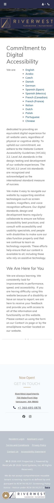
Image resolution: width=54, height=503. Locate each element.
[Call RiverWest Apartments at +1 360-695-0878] (49, 4)
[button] (43, 4)
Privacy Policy (39, 445)
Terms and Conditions (17, 445)
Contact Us (12, 451)
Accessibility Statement (33, 451)
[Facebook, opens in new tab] (24, 416)
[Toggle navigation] (5, 4)
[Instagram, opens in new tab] (30, 416)
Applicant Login (35, 438)
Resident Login (16, 438)
